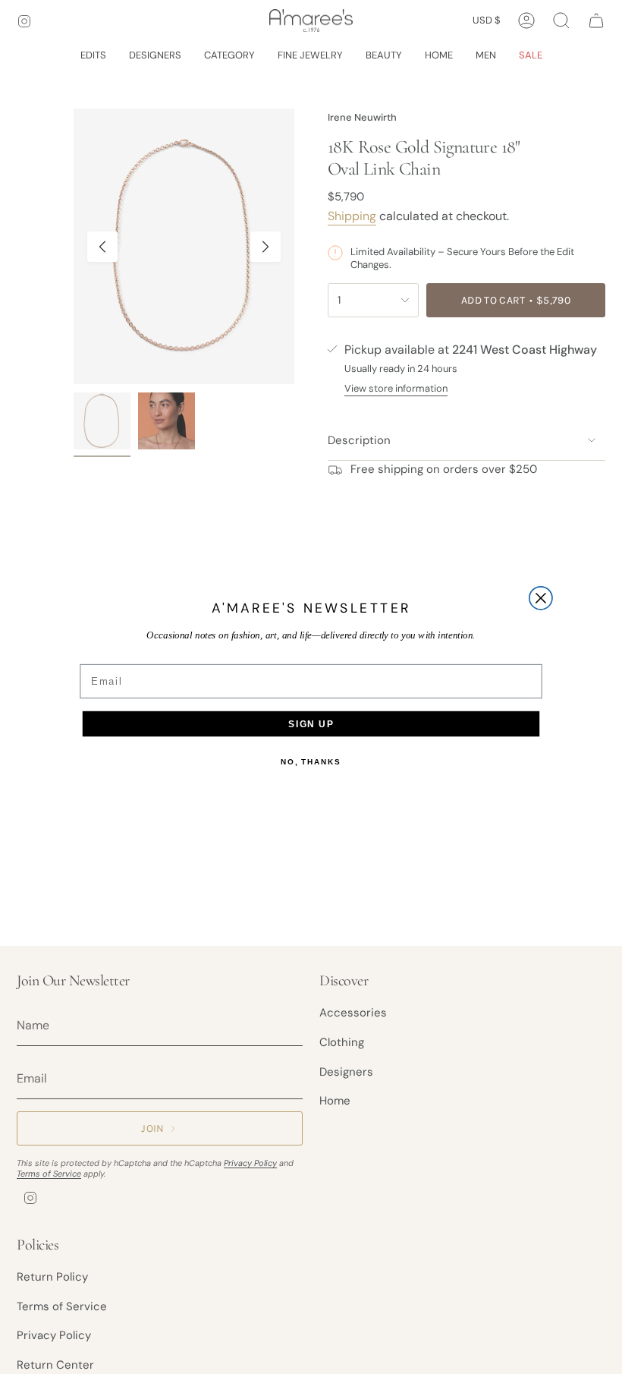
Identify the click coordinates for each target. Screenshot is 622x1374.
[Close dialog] (540, 598)
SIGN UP (310, 724)
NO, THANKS (311, 762)
